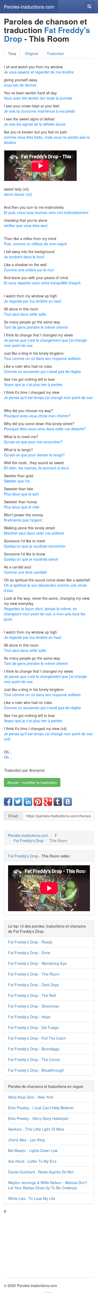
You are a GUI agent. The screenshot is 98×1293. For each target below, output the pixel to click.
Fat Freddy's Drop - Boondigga (33, 1048)
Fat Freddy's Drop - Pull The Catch (37, 1038)
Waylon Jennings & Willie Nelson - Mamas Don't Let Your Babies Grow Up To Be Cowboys (47, 1185)
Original (31, 53)
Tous (12, 53)
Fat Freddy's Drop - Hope (29, 1016)
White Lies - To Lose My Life (31, 1198)
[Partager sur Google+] (48, 802)
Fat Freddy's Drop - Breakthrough (36, 1070)
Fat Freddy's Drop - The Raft (32, 995)
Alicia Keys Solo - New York (30, 1097)
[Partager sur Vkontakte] (68, 802)
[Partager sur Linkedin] (28, 802)
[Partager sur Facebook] (8, 802)
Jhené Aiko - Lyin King (26, 1139)
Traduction (55, 53)
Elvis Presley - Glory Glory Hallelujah (38, 1118)
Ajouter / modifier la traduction (32, 782)
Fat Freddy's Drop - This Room (34, 974)
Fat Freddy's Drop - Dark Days (33, 984)
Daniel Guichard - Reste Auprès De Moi (40, 1171)
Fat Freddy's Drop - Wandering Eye (37, 963)
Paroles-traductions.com (29, 6)
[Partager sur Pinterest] (38, 802)
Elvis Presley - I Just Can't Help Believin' (41, 1107)
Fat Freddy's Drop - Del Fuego (33, 1027)
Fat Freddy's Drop (47, 34)
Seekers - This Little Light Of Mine (36, 1129)
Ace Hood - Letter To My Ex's (32, 1161)
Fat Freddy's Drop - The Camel (34, 1059)
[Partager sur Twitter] (18, 802)
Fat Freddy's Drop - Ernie (29, 952)
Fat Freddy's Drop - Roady (30, 942)
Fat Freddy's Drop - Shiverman (33, 1006)
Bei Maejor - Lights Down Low (32, 1150)
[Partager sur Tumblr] (58, 802)
